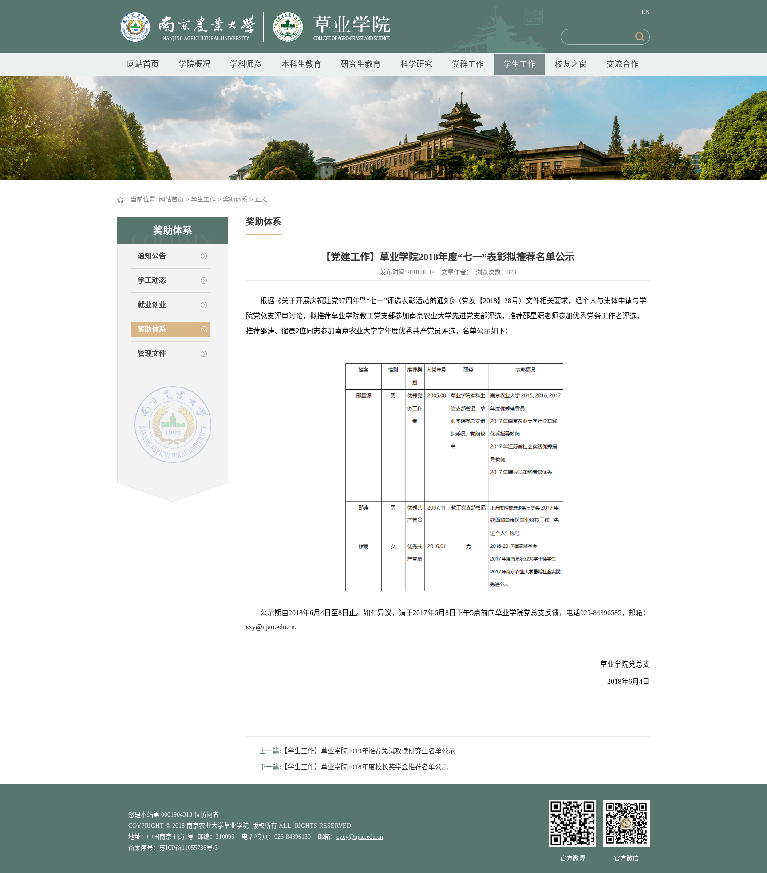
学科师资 (246, 64)
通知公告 (152, 256)
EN (645, 12)
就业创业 (152, 304)
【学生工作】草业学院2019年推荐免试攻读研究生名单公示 (368, 750)
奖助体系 (235, 199)
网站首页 (143, 64)
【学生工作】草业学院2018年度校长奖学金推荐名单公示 (364, 766)
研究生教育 (361, 64)
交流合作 (622, 64)
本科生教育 (301, 64)
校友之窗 (571, 64)
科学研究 (416, 64)
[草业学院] (327, 26)
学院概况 (194, 64)
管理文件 (152, 353)
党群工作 (468, 64)
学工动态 (152, 280)
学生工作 (519, 64)
